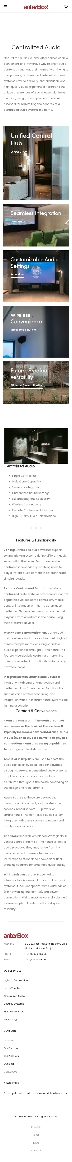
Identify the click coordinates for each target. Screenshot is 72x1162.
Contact (36, 1150)
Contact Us (10, 1071)
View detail (36, 163)
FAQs (36, 1142)
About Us (9, 1040)
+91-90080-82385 (36, 954)
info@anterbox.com (36, 959)
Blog (36, 1135)
